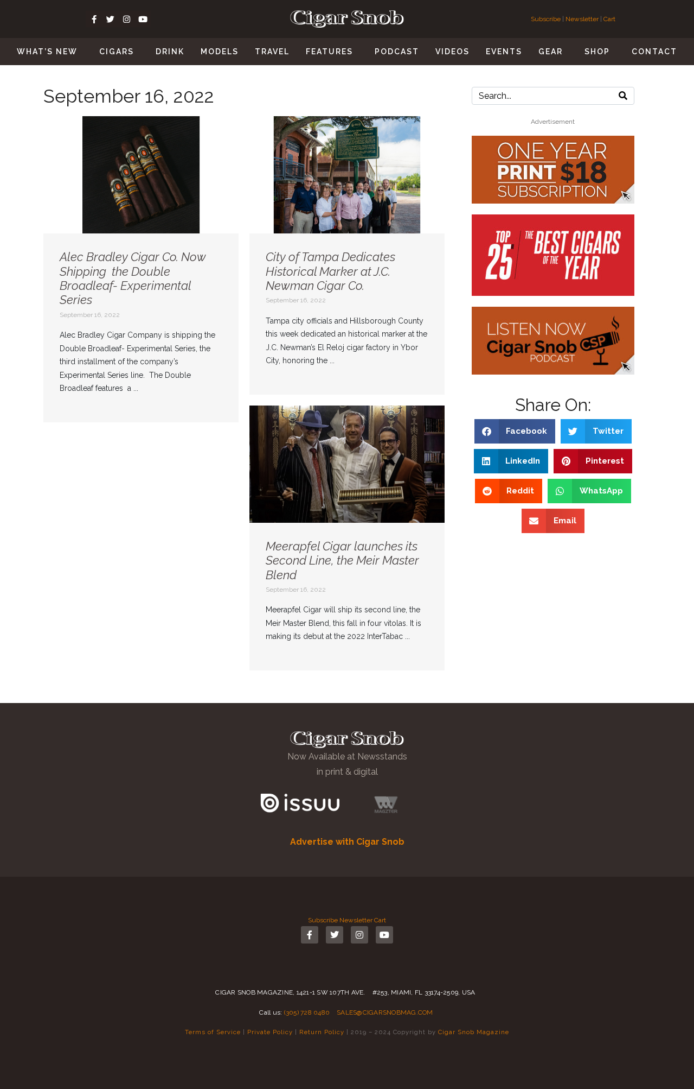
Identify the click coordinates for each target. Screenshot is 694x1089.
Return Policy (321, 1032)
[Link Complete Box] (141, 269)
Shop (597, 51)
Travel (272, 51)
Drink (170, 51)
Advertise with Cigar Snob (347, 842)
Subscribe (546, 19)
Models (220, 51)
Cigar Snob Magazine (473, 1032)
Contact (654, 51)
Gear (550, 51)
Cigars (116, 51)
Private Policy (270, 1032)
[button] (515, 431)
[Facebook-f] (94, 19)
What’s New (47, 51)
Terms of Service (213, 1032)
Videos (452, 51)
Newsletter (582, 19)
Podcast (397, 51)
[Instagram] (126, 19)
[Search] (623, 95)
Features (329, 51)
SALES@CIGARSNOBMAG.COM (385, 1012)
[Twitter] (110, 19)
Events (504, 51)
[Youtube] (142, 19)
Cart (609, 19)
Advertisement (553, 121)
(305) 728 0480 (307, 1012)
